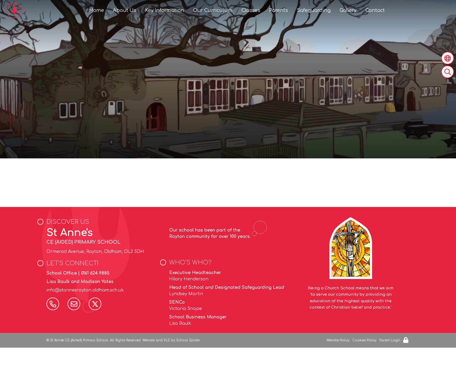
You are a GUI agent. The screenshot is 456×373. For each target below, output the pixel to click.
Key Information (164, 10)
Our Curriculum (212, 10)
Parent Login (389, 340)
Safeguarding (314, 10)
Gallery (348, 10)
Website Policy (337, 340)
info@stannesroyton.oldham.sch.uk (85, 290)
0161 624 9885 (95, 273)
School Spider (188, 340)
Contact (375, 10)
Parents (278, 10)
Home (96, 10)
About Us (124, 10)
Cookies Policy (364, 340)
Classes (250, 10)
